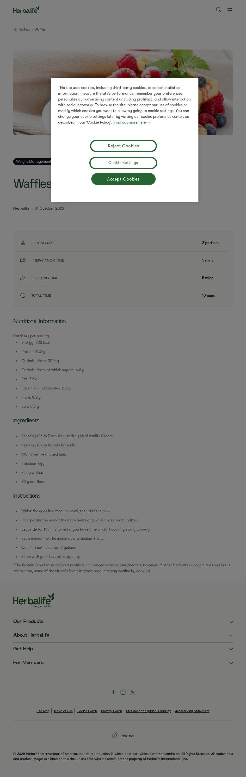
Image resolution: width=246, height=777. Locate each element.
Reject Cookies (123, 146)
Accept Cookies (123, 179)
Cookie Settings (123, 163)
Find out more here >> (132, 122)
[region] (124, 140)
